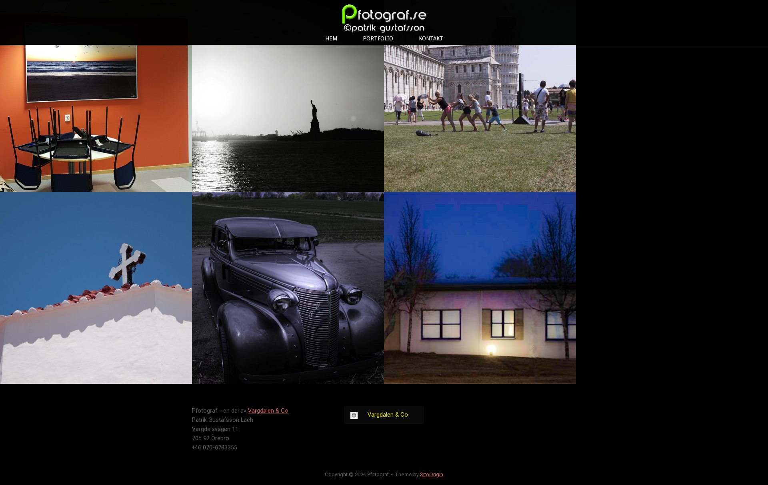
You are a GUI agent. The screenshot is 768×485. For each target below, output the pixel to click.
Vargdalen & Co (268, 410)
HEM (331, 38)
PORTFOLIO (378, 38)
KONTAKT (431, 38)
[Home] (384, 16)
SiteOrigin (431, 474)
